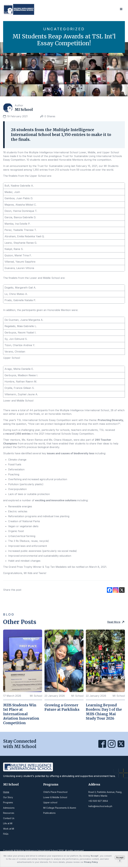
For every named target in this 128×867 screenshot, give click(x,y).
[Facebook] (109, 590)
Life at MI (7, 823)
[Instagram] (115, 590)
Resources (8, 813)
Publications (49, 813)
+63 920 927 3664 (98, 801)
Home (6, 792)
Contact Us (8, 818)
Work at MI (8, 828)
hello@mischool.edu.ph (100, 806)
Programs (8, 802)
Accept (119, 857)
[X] (122, 590)
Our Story (8, 797)
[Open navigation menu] (121, 9)
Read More (113, 621)
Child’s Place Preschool (55, 792)
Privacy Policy (91, 862)
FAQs (5, 834)
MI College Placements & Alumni (59, 807)
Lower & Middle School (55, 797)
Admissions (9, 807)
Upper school (50, 802)
